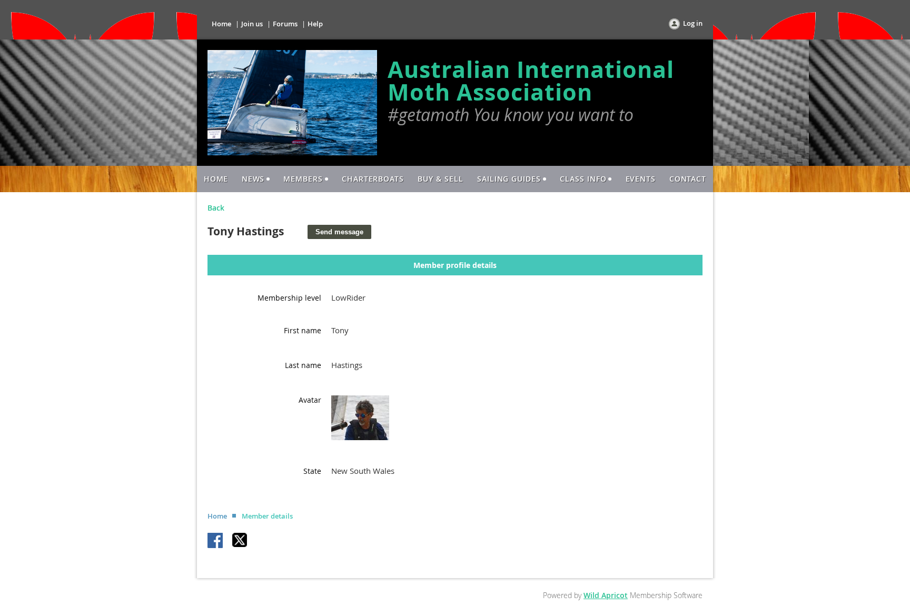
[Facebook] (215, 541)
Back (215, 208)
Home (221, 23)
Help (315, 23)
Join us (252, 23)
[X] (240, 541)
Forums (285, 23)
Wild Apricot (605, 595)
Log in (693, 23)
